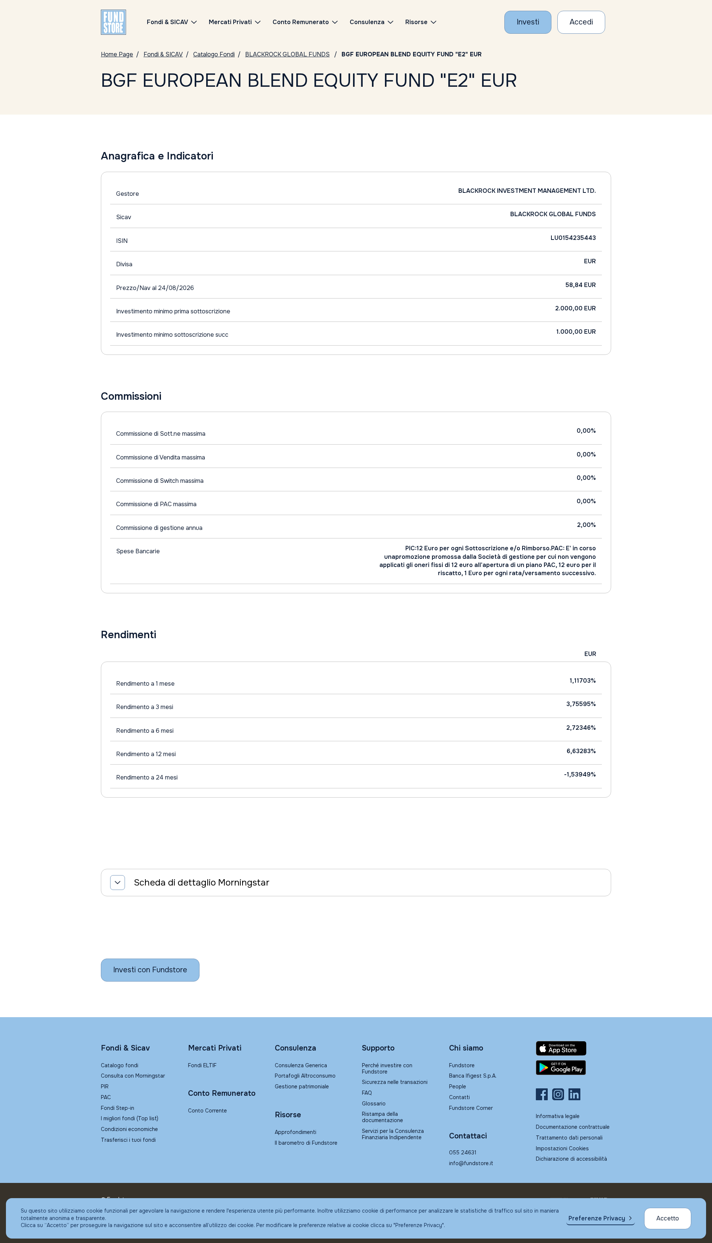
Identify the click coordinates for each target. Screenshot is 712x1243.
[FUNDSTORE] (113, 22)
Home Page (117, 54)
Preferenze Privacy (596, 1218)
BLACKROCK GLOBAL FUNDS (287, 54)
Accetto (667, 1218)
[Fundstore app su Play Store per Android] (573, 1067)
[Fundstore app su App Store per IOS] (573, 1048)
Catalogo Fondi (214, 54)
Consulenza (367, 22)
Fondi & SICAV (163, 54)
